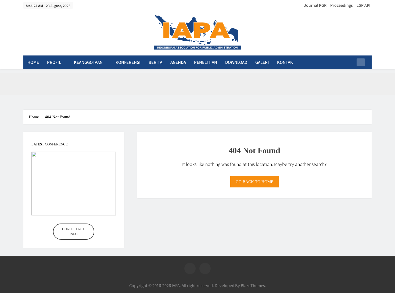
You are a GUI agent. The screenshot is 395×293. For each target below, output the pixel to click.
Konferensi (128, 62)
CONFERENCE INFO (73, 231)
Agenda (178, 62)
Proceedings (341, 5)
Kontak (285, 62)
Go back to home (254, 182)
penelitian (205, 62)
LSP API (363, 5)
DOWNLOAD (236, 62)
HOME (33, 62)
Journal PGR (315, 5)
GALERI (262, 62)
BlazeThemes (253, 285)
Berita (155, 62)
